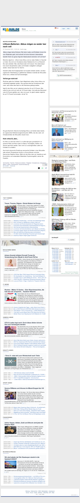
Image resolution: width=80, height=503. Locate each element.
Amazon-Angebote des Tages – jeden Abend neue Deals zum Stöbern (32, 307)
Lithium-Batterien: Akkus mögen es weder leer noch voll (24, 45)
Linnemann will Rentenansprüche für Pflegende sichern (28, 224)
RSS (53, 492)
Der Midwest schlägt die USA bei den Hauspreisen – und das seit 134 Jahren (64, 190)
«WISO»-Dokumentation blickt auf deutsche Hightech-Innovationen (31, 376)
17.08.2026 (55, 259)
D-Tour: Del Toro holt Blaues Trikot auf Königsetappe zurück (29, 414)
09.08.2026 (68, 250)
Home (27, 492)
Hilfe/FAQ (45, 492)
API (50, 492)
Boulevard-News (9, 250)
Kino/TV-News (8, 350)
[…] (20, 216)
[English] (57, 28)
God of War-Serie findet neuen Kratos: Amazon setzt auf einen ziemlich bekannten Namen (37, 340)
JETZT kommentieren (65, 75)
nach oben (74, 495)
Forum (31, 492)
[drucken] (46, 164)
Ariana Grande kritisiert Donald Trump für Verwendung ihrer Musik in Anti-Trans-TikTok (21, 256)
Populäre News (69, 262)
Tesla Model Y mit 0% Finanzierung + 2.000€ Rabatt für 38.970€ (31, 310)
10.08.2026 (55, 271)
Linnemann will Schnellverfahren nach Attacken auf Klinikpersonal (31, 229)
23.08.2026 (55, 250)
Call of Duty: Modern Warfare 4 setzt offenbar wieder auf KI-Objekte (31, 343)
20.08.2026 (55, 254)
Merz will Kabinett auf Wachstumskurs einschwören (27, 232)
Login (63, 28)
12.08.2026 (55, 268)
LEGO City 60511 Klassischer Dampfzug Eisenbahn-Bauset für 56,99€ (32, 279)
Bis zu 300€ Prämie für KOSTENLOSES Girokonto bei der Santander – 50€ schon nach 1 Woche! (39, 309)
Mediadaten (45, 491)
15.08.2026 (55, 264)
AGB (39, 491)
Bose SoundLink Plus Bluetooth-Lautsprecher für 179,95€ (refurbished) (32, 374)
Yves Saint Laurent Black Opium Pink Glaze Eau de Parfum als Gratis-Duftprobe (35, 312)
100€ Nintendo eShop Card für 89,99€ (24, 373)
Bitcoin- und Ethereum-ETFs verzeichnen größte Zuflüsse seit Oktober (32, 448)
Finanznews (7, 417)
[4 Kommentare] (7, 167)
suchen (72, 240)
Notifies (76, 273)
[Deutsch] (56, 28)
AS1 (56, 49)
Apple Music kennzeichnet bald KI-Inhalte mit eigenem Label (63, 175)
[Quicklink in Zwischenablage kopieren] (43, 164)
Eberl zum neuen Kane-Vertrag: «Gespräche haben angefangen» (31, 410)
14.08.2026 (55, 265)
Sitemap (27, 491)
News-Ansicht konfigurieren (71, 272)
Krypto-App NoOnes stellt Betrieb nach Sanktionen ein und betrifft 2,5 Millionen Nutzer (36, 442)
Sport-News (7, 383)
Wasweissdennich (60, 41)
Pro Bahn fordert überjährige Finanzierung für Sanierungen (29, 234)
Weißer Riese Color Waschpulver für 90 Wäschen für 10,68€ (30, 314)
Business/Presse (9, 452)
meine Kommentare (65, 273)
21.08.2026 (55, 253)
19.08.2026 (55, 256)
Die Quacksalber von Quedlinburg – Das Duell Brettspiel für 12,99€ (31, 276)
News (35, 492)
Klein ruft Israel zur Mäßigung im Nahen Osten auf (27, 222)
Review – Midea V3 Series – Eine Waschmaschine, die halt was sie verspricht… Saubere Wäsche (24, 291)
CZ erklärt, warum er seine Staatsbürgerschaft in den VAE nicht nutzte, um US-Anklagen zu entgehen (40, 445)
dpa (25, 49)
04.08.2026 (68, 257)
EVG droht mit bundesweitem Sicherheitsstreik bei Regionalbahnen (31, 225)
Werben (40, 492)
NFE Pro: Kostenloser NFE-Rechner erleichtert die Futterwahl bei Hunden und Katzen (36, 342)
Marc (56, 65)
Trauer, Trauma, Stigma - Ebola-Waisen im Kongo (23, 203)
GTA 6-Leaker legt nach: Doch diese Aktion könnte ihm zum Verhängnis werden (23, 324)
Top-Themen (7, 198)
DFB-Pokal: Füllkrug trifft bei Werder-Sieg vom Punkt (27, 409)
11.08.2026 (55, 270)
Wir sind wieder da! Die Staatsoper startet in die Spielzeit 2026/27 (22, 458)
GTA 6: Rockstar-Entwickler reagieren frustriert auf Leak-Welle (30, 345)
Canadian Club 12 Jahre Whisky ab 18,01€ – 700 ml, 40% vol (30, 277)
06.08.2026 (68, 254)
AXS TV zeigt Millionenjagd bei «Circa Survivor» (26, 378)
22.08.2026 (55, 251)
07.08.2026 (68, 253)
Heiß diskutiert (69, 264)
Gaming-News (8, 317)
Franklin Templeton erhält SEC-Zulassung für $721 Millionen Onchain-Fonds (34, 443)
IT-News (6, 284)
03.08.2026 (68, 259)
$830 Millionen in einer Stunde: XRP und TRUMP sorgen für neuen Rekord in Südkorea (37, 447)
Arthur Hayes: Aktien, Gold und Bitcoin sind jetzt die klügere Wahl (24, 424)
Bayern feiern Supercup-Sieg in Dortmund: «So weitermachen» (30, 407)
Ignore (72, 273)
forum (77, 78)
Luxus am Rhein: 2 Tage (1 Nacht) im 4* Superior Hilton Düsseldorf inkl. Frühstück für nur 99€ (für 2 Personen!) (43, 281)
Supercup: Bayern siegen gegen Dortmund (25, 235)
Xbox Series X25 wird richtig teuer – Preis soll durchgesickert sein (31, 347)
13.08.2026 (55, 267)
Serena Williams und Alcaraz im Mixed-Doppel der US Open (24, 389)
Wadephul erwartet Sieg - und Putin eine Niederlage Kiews (29, 220)
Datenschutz (34, 491)
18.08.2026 (55, 257)
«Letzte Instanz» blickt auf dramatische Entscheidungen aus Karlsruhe (32, 379)
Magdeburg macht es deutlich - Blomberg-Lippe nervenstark (29, 412)
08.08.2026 (68, 251)
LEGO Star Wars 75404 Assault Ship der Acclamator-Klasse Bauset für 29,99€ (34, 274)
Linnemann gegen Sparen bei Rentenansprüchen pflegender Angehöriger (33, 230)
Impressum (52, 491)
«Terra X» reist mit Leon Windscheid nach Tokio (22, 355)
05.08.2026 (68, 256)
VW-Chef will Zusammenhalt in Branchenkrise (26, 227)
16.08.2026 (55, 262)
